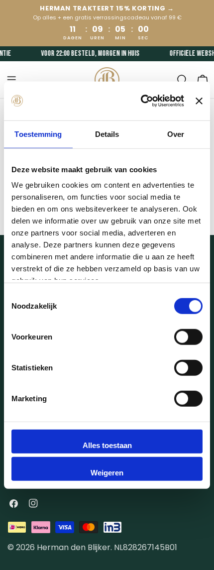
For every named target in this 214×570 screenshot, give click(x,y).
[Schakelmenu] (11, 80)
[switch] (188, 336)
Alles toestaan (107, 445)
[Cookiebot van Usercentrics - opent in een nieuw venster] (141, 101)
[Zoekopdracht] (182, 80)
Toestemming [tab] (38, 133)
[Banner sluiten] (199, 101)
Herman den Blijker (73, 547)
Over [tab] (175, 133)
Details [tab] (107, 133)
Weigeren (107, 472)
